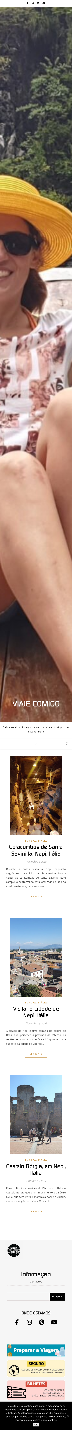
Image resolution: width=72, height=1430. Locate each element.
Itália (42, 840)
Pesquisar (57, 1296)
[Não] (67, 1416)
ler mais (36, 896)
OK (36, 1424)
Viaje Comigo (36, 704)
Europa (30, 840)
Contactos (36, 1281)
